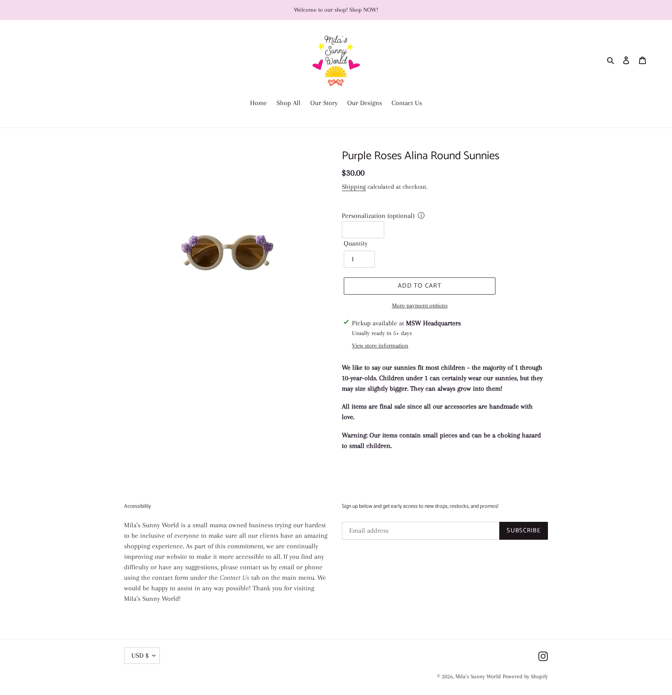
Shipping (354, 186)
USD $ (140, 655)
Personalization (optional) (378, 215)
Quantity (356, 243)
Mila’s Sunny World (478, 676)
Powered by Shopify (525, 676)
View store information (380, 345)
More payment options (420, 305)
